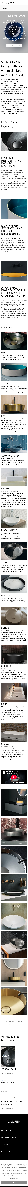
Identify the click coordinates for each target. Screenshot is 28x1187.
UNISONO (6, 666)
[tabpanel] (14, 32)
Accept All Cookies (14, 1182)
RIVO (3, 416)
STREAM (5, 744)
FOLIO (4, 704)
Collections (12, 45)
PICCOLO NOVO (9, 530)
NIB (3, 352)
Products (6, 1130)
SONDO (5, 628)
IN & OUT (5, 595)
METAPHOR (7, 488)
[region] (14, 1173)
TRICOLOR (6, 383)
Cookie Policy (9, 1175)
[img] (14, 341)
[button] (25, 8)
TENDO (4, 563)
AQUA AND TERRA (10, 456)
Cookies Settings (14, 1178)
